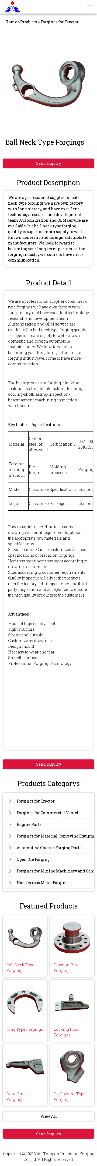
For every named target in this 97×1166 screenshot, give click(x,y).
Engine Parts (25, 824)
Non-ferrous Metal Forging (38, 882)
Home (11, 21)
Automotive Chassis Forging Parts (45, 847)
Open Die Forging (29, 859)
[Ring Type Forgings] (25, 1002)
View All (48, 1116)
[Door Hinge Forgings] (25, 1066)
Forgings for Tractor (32, 801)
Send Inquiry (48, 163)
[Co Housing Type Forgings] (72, 1066)
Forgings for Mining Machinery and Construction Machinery (50, 871)
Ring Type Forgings (24, 1029)
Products (28, 21)
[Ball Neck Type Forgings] (25, 937)
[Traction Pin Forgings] (72, 937)
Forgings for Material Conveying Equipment (50, 836)
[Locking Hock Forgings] (72, 1002)
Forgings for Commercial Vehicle (45, 812)
